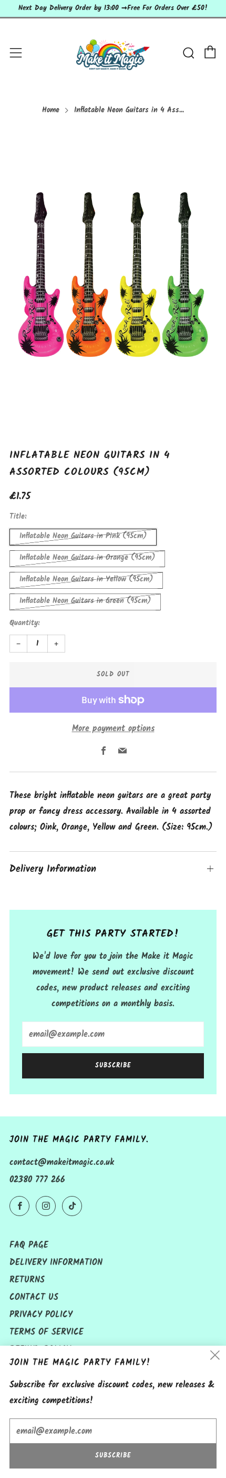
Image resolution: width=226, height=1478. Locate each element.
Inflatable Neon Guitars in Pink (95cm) (83, 536)
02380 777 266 (37, 1180)
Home (50, 110)
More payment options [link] (113, 728)
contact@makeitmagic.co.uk (61, 1162)
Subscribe (113, 1066)
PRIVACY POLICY (41, 1314)
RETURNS (27, 1280)
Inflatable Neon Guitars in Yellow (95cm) (86, 579)
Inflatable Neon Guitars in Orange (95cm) (87, 558)
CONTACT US (33, 1297)
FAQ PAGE (28, 1245)
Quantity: (24, 623)
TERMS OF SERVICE (46, 1332)
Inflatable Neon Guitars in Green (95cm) (85, 601)
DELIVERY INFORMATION (55, 1262)
